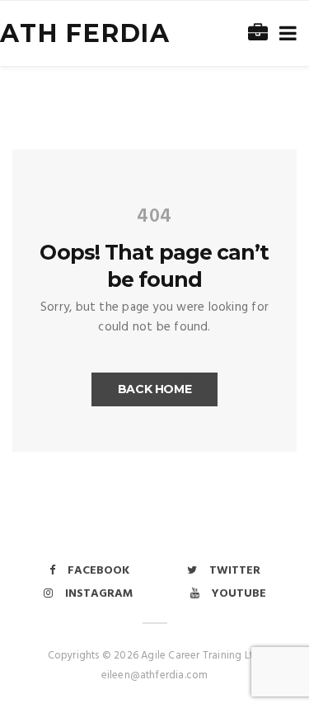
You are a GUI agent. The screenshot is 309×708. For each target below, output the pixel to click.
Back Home (155, 389)
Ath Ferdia (85, 33)
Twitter (234, 570)
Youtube (239, 593)
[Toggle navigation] (285, 34)
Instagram (99, 593)
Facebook (98, 570)
